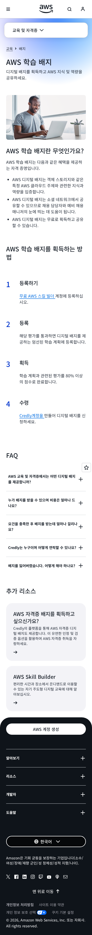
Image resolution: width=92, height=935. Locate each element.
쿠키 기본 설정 (63, 912)
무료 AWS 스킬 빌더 (37, 296)
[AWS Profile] (83, 9)
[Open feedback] (86, 467)
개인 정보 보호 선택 (21, 912)
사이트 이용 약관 (51, 904)
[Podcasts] (57, 877)
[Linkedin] (24, 877)
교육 (9, 48)
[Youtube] (49, 877)
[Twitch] (41, 877)
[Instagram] (33, 877)
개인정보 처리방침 (20, 904)
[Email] (65, 877)
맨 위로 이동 (43, 891)
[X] (8, 877)
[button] (28, 30)
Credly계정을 (31, 415)
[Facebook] (16, 877)
